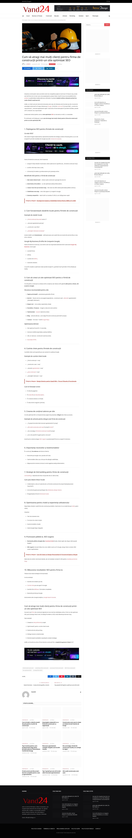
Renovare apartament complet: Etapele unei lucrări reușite (51, 747)
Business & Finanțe (37, 16)
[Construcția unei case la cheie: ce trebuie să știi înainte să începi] (72, 712)
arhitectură (50, 490)
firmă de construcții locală (43, 431)
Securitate (29, 339)
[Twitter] (16, 83)
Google (49, 106)
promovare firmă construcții (56, 668)
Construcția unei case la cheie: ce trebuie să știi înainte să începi (72, 724)
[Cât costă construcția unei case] (72, 761)
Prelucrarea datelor (63, 828)
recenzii (38, 312)
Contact (98, 828)
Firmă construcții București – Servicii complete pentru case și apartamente (31, 772)
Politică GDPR (75, 828)
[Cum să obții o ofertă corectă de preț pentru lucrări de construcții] (31, 712)
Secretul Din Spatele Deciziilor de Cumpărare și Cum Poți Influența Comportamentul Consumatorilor (102, 165)
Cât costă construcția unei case (36, 427)
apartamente (35, 368)
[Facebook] (16, 79)
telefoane (36, 589)
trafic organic (42, 439)
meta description (39, 395)
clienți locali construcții (28, 668)
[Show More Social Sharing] (56, 68)
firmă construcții (32, 219)
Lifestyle (64, 16)
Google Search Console (50, 597)
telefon (35, 258)
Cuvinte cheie (30, 585)
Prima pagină (24, 20)
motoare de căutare (55, 139)
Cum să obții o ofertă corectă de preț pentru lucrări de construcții (31, 724)
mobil (73, 506)
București (39, 219)
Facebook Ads (49, 541)
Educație (56, 16)
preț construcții (32, 372)
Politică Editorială (88, 828)
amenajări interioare (33, 231)
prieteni (26, 98)
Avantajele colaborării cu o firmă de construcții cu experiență (50, 724)
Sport (87, 16)
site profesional (37, 622)
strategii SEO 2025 (37, 670)
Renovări (66, 298)
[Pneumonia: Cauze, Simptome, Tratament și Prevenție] (89, 120)
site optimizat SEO (27, 670)
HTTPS (34, 339)
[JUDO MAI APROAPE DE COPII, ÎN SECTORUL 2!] (89, 96)
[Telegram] (16, 95)
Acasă (28, 16)
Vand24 (29, 64)
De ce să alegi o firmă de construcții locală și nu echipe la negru (72, 747)
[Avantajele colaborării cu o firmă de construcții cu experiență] (51, 712)
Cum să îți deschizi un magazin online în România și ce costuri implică (102, 104)
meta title (31, 395)
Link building (27, 475)
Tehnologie (95, 16)
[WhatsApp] (16, 99)
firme (33, 612)
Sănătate (81, 16)
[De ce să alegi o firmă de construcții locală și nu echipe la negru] (72, 736)
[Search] (109, 16)
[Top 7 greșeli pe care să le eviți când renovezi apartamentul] (51, 761)
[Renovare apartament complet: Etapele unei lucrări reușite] (51, 736)
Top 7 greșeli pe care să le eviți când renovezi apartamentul (51, 772)
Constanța (41, 231)
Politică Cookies (36, 828)
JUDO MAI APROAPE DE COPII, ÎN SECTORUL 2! (102, 95)
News (29, 20)
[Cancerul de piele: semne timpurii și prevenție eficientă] (89, 113)
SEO (52, 114)
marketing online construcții (41, 668)
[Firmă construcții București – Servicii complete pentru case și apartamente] (31, 761)
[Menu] (23, 16)
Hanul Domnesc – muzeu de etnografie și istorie (36, 685)
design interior (57, 490)
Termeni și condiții (49, 828)
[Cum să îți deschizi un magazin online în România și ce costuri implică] (89, 104)
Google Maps (45, 319)
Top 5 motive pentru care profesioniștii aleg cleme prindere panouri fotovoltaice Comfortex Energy (31, 748)
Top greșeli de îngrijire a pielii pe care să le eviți (66, 685)
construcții (60, 106)
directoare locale (44, 494)
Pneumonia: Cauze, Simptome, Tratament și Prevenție (100, 120)
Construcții (49, 16)
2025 (51, 427)
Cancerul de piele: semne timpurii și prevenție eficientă (102, 112)
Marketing (72, 16)
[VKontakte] (16, 91)
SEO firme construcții (70, 668)
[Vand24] (36, 8)
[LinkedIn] (16, 87)
